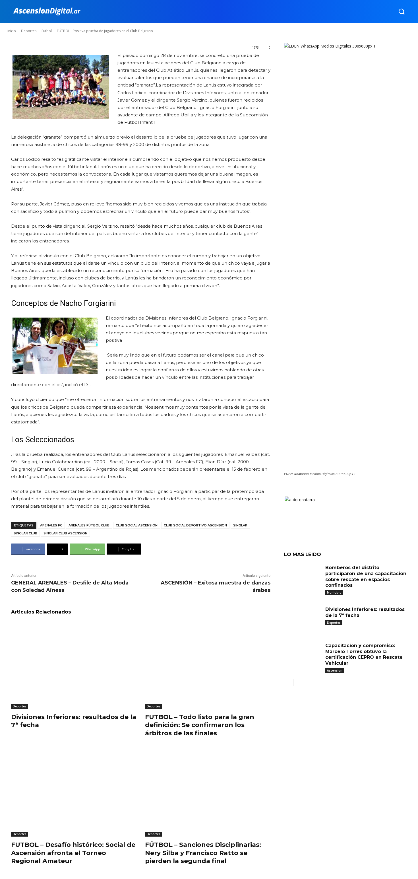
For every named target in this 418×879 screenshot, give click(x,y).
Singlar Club (25, 533)
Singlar (240, 525)
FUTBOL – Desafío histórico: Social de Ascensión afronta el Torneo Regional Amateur (73, 853)
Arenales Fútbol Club (89, 525)
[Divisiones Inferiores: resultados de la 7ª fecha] (73, 665)
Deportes (19, 706)
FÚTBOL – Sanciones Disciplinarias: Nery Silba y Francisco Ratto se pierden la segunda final (203, 853)
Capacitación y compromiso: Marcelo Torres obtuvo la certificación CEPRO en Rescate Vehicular (364, 654)
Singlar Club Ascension (65, 533)
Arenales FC (51, 525)
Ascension (334, 670)
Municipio (334, 592)
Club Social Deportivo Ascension (195, 525)
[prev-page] (287, 682)
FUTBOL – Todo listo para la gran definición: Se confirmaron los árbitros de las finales (199, 725)
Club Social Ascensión (137, 525)
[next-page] (296, 682)
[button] (401, 11)
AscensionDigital (41, 25)
